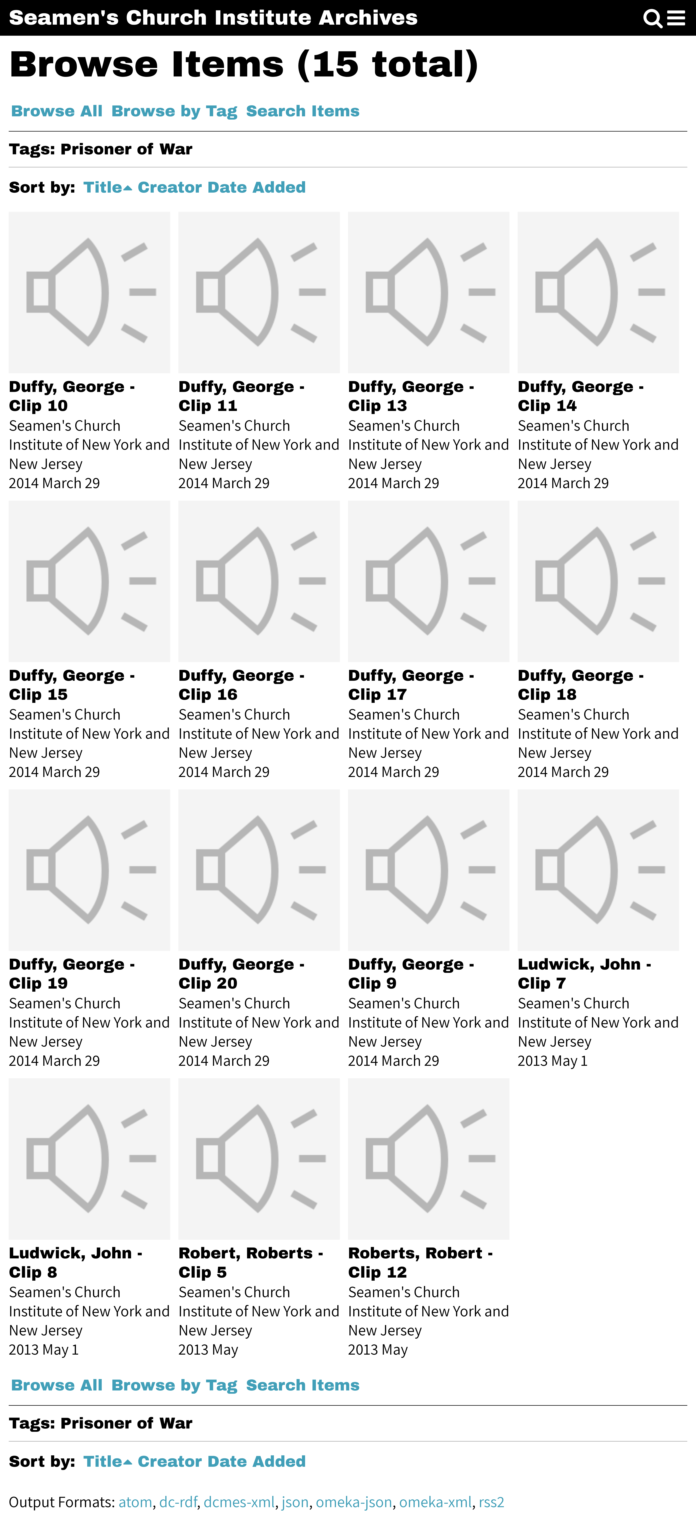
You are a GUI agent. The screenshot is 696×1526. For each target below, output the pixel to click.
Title (102, 187)
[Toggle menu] (676, 18)
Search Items (303, 111)
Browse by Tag (174, 111)
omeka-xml (435, 1501)
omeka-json (354, 1501)
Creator (170, 187)
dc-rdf (178, 1501)
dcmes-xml (239, 1501)
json (295, 1501)
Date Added (256, 187)
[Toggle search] (653, 18)
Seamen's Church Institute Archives (213, 17)
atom (135, 1501)
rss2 (492, 1501)
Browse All (57, 111)
